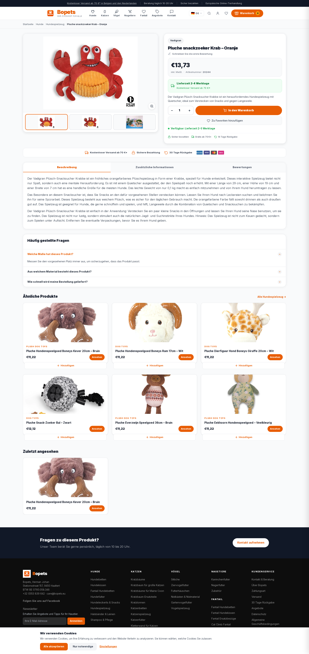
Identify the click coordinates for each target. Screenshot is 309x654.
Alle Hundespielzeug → (272, 296)
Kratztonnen (138, 602)
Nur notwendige (83, 646)
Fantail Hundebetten (102, 590)
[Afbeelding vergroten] (151, 106)
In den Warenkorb (241, 110)
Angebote (257, 608)
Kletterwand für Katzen (144, 625)
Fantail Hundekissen (223, 612)
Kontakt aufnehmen (250, 542)
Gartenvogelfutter (181, 602)
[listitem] (46, 122)
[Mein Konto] (217, 13)
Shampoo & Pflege (102, 619)
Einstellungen (108, 646)
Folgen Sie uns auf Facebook (41, 600)
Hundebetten (98, 579)
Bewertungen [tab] (242, 167)
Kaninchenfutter (220, 579)
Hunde (39, 24)
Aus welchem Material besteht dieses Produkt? (59, 271)
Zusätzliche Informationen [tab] (155, 167)
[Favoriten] (226, 13)
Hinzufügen (67, 365)
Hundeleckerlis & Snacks (105, 602)
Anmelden (76, 621)
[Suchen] (209, 13)
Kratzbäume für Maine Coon (147, 590)
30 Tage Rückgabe (263, 602)
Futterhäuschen (180, 590)
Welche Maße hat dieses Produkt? (50, 254)
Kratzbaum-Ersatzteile (144, 596)
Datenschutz (259, 614)
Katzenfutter (138, 619)
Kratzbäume (138, 579)
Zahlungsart (258, 590)
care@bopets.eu (56, 593)
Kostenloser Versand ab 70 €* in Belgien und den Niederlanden (102, 3)
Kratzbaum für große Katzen (147, 585)
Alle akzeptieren (54, 646)
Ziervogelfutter (180, 585)
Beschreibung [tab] (67, 167)
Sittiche (175, 579)
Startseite (28, 24)
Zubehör (216, 590)
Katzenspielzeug (141, 614)
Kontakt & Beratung (263, 579)
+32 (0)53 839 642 (34, 593)
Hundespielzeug (55, 24)
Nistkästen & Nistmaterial (185, 596)
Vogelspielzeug (180, 608)
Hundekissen (98, 585)
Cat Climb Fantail (221, 624)
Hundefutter (98, 596)
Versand (256, 596)
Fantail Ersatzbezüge (223, 618)
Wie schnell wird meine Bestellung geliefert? (57, 281)
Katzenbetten (139, 608)
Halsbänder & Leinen (103, 614)
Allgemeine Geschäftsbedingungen (265, 621)
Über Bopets (259, 585)
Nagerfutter (218, 585)
